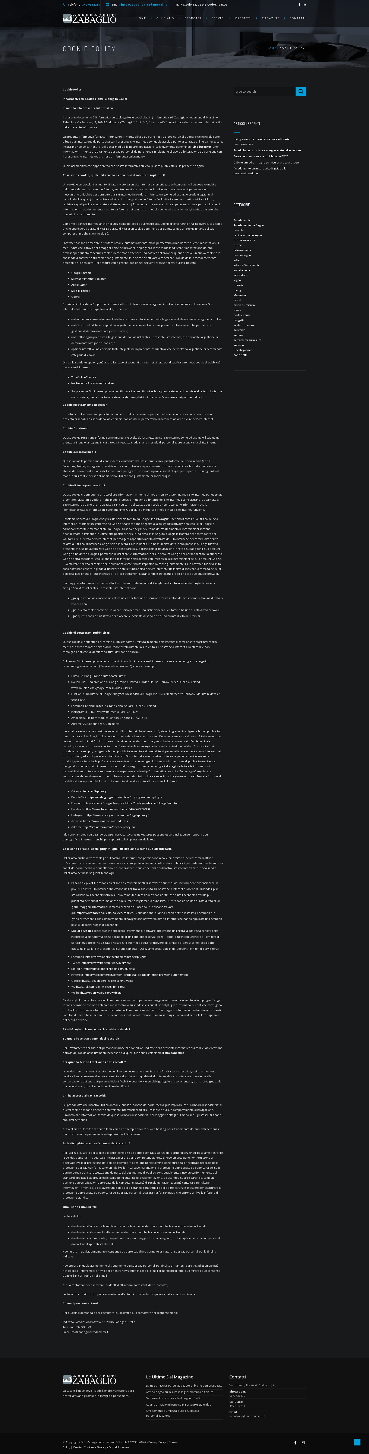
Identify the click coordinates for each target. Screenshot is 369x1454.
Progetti (243, 18)
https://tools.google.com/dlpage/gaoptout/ (152, 803)
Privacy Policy (157, 1442)
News (237, 310)
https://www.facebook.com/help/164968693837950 (117, 809)
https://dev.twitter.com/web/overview (106, 963)
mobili (237, 300)
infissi (237, 260)
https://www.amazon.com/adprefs (105, 821)
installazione (242, 270)
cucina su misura (244, 240)
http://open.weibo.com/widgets (101, 993)
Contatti (298, 18)
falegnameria (242, 250)
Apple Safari (79, 285)
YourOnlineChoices (83, 377)
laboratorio (241, 275)
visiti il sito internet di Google (182, 583)
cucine (238, 245)
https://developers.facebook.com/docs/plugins (115, 957)
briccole (239, 230)
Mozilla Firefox (80, 291)
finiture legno (242, 255)
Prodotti (192, 18)
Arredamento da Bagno (249, 225)
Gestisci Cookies (83, 1447)
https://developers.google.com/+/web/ (107, 981)
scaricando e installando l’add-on (162, 574)
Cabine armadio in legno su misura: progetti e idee (266, 162)
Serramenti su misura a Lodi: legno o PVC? (261, 156)
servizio (239, 345)
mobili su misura (244, 305)
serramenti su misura (247, 340)
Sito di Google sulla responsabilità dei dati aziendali (96, 1029)
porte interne (242, 315)
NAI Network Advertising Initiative (92, 383)
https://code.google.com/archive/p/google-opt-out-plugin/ (125, 797)
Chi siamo (165, 18)
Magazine (271, 18)
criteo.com (109, 676)
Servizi (218, 18)
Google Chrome (81, 273)
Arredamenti (242, 220)
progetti (239, 320)
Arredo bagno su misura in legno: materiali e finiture (267, 150)
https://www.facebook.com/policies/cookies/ (106, 913)
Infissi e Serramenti (246, 265)
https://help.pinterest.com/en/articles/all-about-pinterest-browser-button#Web (136, 975)
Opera (75, 297)
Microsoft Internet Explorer (88, 279)
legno (237, 280)
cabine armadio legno (248, 235)
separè (238, 335)
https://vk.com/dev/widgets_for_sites (100, 987)
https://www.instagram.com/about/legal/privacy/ (117, 815)
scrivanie (239, 330)
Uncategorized (243, 350)
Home (141, 18)
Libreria (238, 285)
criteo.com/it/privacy (93, 791)
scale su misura (244, 325)
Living (237, 290)
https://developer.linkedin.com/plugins (109, 969)
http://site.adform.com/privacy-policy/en (109, 827)
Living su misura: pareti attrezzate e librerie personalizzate (184, 1385)
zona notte (241, 355)
